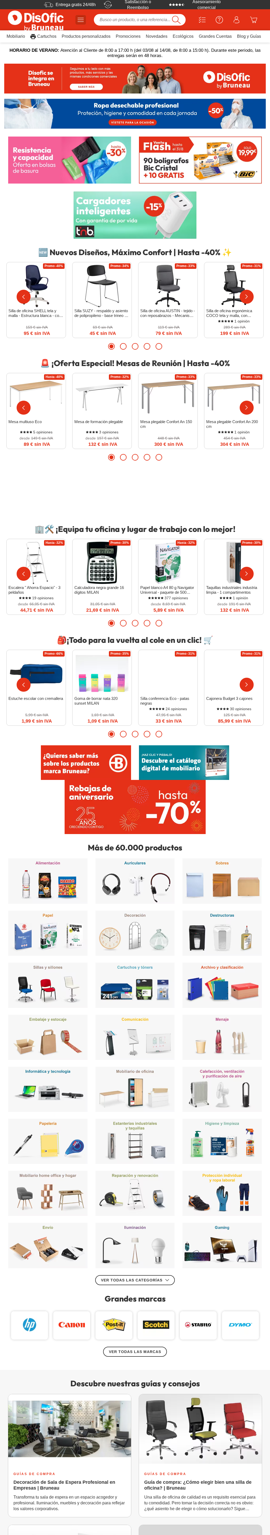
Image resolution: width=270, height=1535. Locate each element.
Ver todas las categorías (131, 968)
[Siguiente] (247, 297)
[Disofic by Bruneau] (135, 78)
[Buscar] (176, 20)
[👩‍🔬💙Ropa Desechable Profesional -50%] (135, 114)
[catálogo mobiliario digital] (184, 762)
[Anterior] (24, 297)
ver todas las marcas (135, 1039)
